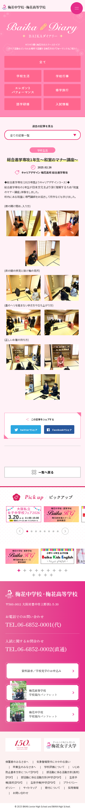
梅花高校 (46, 172)
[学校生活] (22, 76)
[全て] (42, 62)
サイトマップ (30, 787)
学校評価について (54, 767)
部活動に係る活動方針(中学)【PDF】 (41, 777)
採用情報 (73, 787)
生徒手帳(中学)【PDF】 (43, 782)
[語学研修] (22, 104)
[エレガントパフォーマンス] (22, 90)
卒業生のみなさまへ (24, 767)
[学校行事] (62, 76)
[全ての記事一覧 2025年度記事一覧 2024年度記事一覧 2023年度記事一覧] (42, 135)
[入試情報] (62, 104)
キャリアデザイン (30, 172)
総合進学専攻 (60, 172)
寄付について (52, 787)
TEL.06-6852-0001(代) (33, 624)
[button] (18, 570)
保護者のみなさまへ (17, 761)
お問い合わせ (20, 793)
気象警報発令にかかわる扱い (53, 761)
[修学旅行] (62, 90)
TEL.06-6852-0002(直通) (36, 649)
